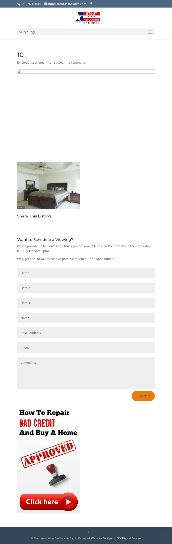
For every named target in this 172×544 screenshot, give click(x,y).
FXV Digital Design (128, 538)
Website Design (101, 538)
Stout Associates (32, 62)
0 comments (77, 62)
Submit (143, 396)
